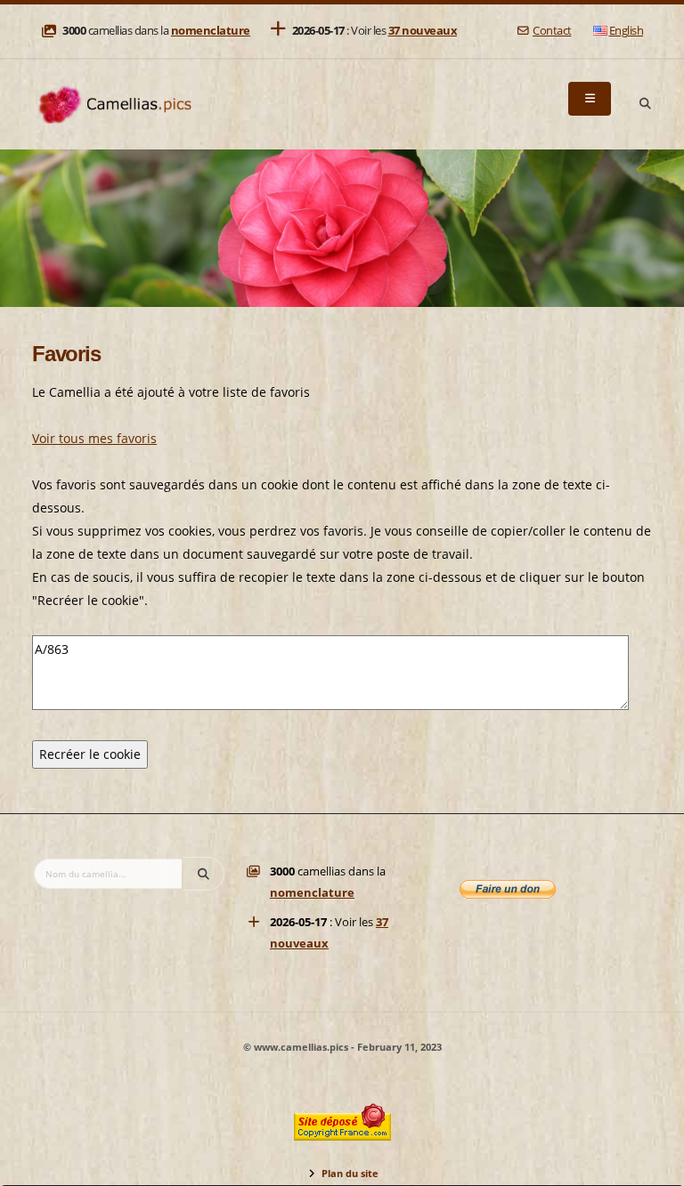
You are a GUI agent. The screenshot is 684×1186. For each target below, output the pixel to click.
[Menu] (589, 99)
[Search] (645, 104)
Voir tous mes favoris (94, 438)
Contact (552, 30)
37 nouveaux (423, 30)
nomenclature (210, 30)
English (626, 30)
